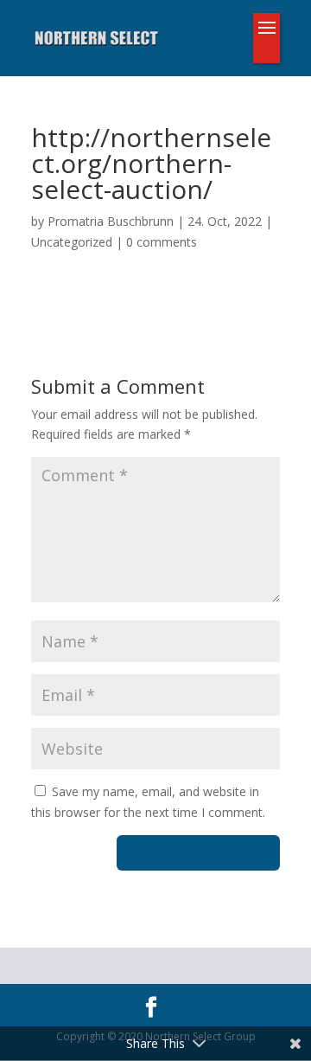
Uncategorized (71, 242)
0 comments (161, 242)
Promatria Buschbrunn (111, 221)
